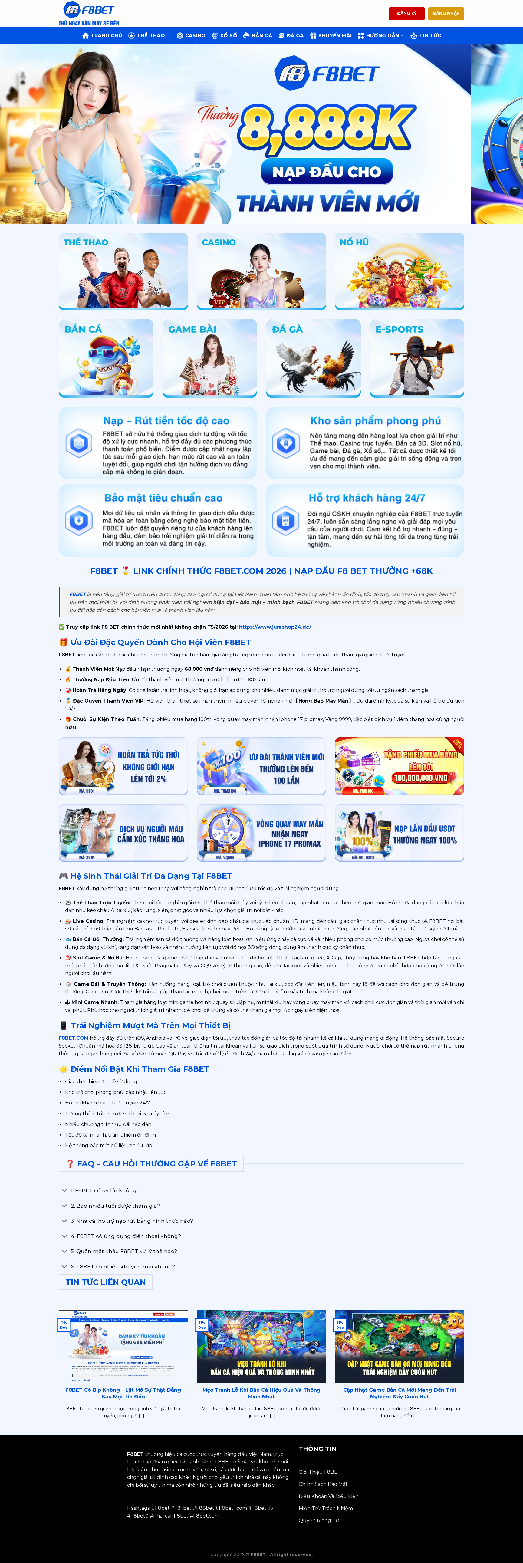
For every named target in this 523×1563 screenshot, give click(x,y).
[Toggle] (65, 1191)
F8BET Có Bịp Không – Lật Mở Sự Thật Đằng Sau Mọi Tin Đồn (123, 1393)
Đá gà (295, 35)
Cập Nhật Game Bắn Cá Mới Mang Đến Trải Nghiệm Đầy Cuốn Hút (399, 1393)
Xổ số (228, 35)
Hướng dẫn (382, 35)
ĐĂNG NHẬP (446, 13)
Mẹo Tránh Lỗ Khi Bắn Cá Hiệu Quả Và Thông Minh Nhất (261, 1393)
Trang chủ (107, 35)
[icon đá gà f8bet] (313, 358)
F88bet (205, 1508)
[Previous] (18, 134)
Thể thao (151, 35)
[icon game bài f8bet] (210, 358)
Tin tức (430, 35)
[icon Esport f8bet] (417, 358)
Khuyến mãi (335, 35)
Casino (195, 35)
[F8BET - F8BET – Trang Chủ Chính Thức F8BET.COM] (89, 13)
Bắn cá (262, 35)
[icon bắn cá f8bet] (106, 358)
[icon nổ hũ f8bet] (399, 271)
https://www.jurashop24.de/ (274, 627)
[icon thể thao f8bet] (123, 271)
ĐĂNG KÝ (407, 13)
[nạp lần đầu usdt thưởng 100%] (399, 833)
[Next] (504, 134)
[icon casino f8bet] (261, 271)
